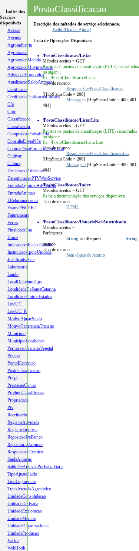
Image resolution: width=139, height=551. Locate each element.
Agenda (14, 37)
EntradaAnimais (21, 193)
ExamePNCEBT (21, 207)
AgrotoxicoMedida (24, 59)
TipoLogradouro (21, 481)
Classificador (18, 126)
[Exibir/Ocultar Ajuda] (71, 29)
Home (12, 237)
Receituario (17, 415)
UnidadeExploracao (24, 511)
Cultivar (14, 156)
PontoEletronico (21, 363)
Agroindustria (19, 45)
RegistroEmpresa (22, 429)
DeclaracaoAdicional (25, 170)
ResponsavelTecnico (25, 451)
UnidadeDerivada (22, 503)
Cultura (13, 163)
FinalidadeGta (19, 230)
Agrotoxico (17, 52)
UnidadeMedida (21, 518)
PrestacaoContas (21, 385)
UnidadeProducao (23, 533)
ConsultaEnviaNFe (24, 141)
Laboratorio (17, 267)
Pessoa (13, 355)
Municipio (16, 333)
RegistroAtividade (23, 422)
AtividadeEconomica (25, 74)
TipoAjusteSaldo (22, 474)
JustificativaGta (20, 259)
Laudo (13, 274)
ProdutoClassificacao (25, 392)
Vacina (13, 540)
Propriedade (18, 400)
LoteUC (14, 304)
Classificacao (18, 119)
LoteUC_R (17, 311)
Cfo (10, 104)
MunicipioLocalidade (25, 341)
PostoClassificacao (23, 370)
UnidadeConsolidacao (26, 496)
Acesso (13, 30)
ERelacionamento (22, 200)
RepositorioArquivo (25, 444)
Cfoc (11, 111)
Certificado (17, 89)
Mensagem (76, 99)
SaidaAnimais (19, 459)
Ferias (12, 222)
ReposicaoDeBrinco (25, 437)
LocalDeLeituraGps (24, 281)
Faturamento (18, 215)
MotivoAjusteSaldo (24, 318)
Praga (12, 378)
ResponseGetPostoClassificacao (94, 88)
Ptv (10, 407)
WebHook (16, 548)
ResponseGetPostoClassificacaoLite (97, 153)
